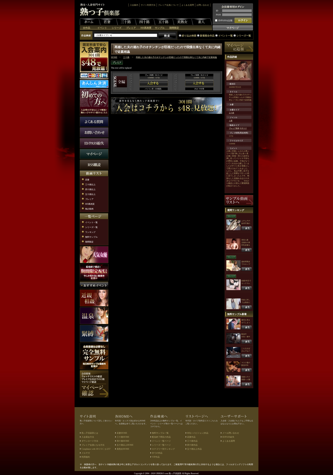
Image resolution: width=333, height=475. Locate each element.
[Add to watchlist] (239, 46)
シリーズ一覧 (243, 35)
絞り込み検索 (189, 35)
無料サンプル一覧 (160, 433)
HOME (114, 57)
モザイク (243, 128)
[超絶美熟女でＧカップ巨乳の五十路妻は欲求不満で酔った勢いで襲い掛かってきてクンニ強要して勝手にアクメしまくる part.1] (246, 269)
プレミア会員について (168, 5)
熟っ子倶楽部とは (90, 433)
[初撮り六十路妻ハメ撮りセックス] (246, 384)
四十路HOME (123, 441)
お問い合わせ (203, 5)
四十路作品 (192, 445)
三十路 (126, 21)
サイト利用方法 (148, 5)
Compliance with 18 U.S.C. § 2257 (96, 449)
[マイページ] (94, 383)
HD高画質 (145, 28)
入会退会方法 (88, 437)
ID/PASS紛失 (228, 437)
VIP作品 (156, 457)
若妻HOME (122, 433)
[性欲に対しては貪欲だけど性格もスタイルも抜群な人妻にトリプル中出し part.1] (246, 307)
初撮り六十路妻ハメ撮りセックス (245, 379)
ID (217, 11)
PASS (218, 15)
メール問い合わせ (230, 433)
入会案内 (134, 5)
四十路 (145, 21)
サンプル (160, 28)
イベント (102, 28)
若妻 (107, 21)
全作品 (86, 28)
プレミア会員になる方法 (93, 445)
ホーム (90, 21)
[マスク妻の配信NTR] (246, 370)
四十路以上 (90, 189)
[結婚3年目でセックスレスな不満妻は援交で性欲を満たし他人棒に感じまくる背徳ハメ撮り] (246, 288)
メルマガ (86, 453)
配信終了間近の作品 (161, 437)
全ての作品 (157, 453)
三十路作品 (192, 441)
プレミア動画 (234, 128)
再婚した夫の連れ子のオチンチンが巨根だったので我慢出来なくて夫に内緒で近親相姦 (176, 57)
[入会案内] (166, 105)
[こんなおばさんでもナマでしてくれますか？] (246, 356)
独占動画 (89, 209)
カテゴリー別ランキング (163, 449)
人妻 (230, 121)
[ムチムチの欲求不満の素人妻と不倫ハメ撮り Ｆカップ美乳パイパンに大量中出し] (246, 228)
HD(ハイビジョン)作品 (197, 433)
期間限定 (174, 28)
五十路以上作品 (194, 449)
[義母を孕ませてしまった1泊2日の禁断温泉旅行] (246, 327)
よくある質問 (187, 5)
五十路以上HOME (125, 445)
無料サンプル (91, 237)
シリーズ (116, 28)
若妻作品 (191, 437)
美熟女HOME (123, 449)
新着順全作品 (207, 35)
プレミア (131, 28)
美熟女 (182, 21)
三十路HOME (123, 437)
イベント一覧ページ (161, 441)
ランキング (90, 232)
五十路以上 (90, 194)
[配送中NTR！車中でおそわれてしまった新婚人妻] (246, 341)
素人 (201, 21)
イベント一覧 (225, 35)
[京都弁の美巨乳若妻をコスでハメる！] (246, 250)
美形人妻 (244, 240)
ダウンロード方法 (90, 441)
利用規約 (86, 457)
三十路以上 (90, 184)
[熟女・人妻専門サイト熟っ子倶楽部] (100, 10)
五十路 (163, 21)
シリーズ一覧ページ (161, 445)
